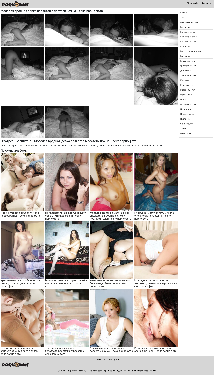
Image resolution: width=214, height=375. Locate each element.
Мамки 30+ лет (187, 90)
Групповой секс (188, 65)
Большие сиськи (188, 37)
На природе (186, 109)
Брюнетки (185, 46)
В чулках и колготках (190, 51)
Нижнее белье (187, 114)
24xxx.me (206, 3)
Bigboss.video (193, 3)
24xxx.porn (100, 359)
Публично (185, 119)
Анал (182, 17)
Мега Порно (186, 133)
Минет (183, 99)
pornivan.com (76, 370)
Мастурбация (187, 94)
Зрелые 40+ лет (188, 75)
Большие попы (187, 32)
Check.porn (113, 359)
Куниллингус (186, 85)
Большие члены (188, 41)
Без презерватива (189, 22)
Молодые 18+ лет (189, 104)
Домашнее (185, 70)
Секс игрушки (187, 123)
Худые (183, 128)
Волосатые (185, 56)
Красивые (185, 80)
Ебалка (183, 12)
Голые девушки (187, 61)
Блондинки (185, 27)
